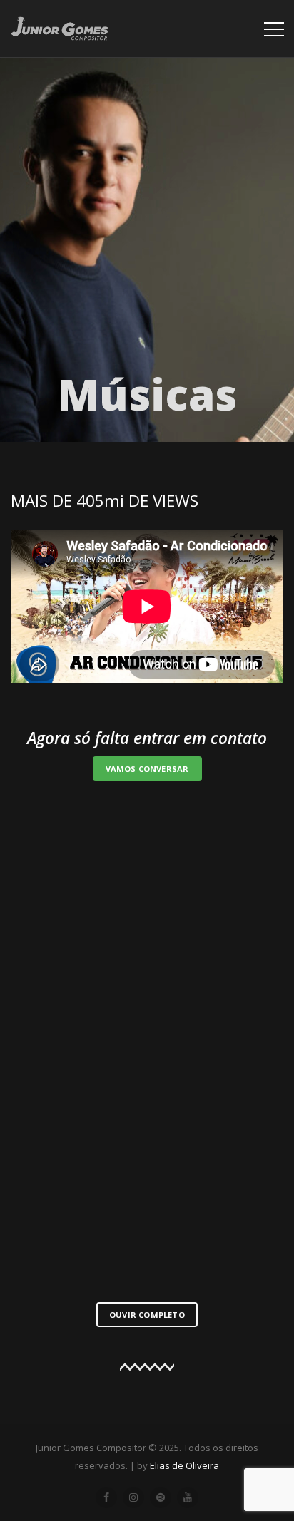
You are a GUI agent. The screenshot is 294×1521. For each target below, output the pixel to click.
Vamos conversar (147, 768)
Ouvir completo (147, 1314)
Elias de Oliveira (184, 1465)
